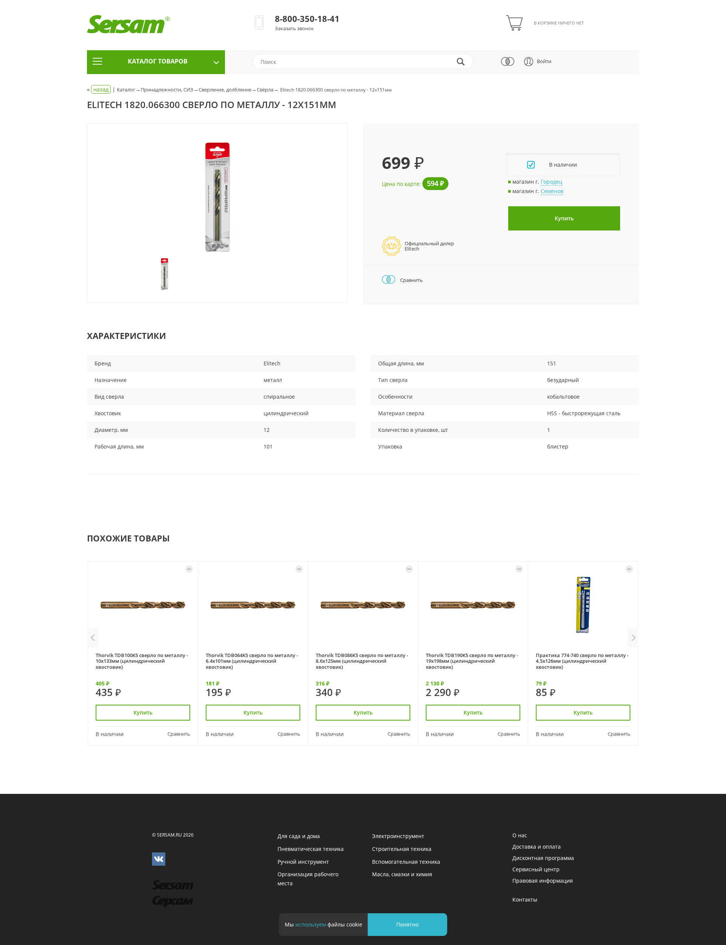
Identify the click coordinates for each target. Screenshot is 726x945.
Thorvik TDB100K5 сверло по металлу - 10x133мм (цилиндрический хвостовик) (142, 661)
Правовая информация (542, 880)
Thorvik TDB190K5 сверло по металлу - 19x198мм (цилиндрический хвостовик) (472, 661)
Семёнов (552, 191)
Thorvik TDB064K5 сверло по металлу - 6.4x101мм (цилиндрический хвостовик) (252, 661)
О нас (519, 835)
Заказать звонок (294, 28)
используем (310, 924)
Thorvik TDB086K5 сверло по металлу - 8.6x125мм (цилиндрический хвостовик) (362, 661)
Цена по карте (400, 183)
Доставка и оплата (536, 846)
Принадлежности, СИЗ (167, 89)
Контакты (524, 899)
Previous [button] (92, 637)
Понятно (407, 924)
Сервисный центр (536, 869)
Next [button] (633, 637)
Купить (564, 218)
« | (102, 89)
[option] (217, 197)
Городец (551, 181)
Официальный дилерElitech (429, 246)
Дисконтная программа (543, 857)
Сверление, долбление (225, 89)
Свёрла (265, 89)
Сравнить (411, 280)
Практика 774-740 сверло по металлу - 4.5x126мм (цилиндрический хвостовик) (582, 661)
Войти (544, 61)
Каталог (126, 89)
